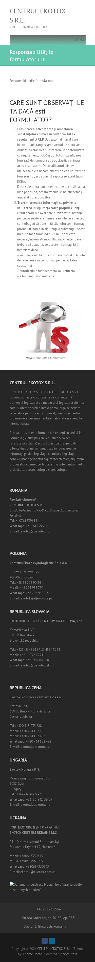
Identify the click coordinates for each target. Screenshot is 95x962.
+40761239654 (49, 909)
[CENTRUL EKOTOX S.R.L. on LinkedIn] (52, 941)
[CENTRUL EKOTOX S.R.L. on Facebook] (45, 941)
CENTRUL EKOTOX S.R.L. (37, 15)
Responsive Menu (83, 17)
